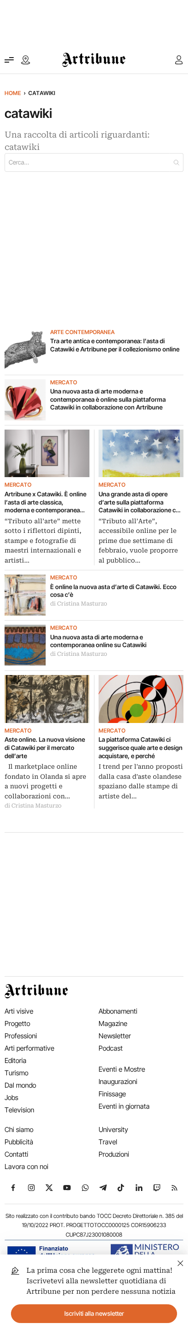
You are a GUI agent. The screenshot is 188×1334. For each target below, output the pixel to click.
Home (13, 93)
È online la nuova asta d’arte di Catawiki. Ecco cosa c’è (113, 591)
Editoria (15, 1060)
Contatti (16, 1154)
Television (19, 1109)
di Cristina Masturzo (78, 603)
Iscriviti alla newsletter (94, 1313)
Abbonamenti (118, 1011)
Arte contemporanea (82, 332)
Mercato (63, 382)
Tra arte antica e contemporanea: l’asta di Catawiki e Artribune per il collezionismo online (114, 345)
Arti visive (19, 1011)
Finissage (112, 1094)
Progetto (17, 1023)
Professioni (21, 1035)
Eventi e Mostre (122, 1069)
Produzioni (114, 1154)
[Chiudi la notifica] (180, 1262)
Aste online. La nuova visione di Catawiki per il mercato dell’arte (45, 747)
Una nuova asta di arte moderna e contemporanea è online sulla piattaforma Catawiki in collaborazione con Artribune (108, 399)
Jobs (11, 1097)
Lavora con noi (26, 1166)
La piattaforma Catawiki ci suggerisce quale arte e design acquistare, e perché (141, 747)
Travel (108, 1141)
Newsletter (115, 1035)
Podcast (111, 1048)
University (113, 1129)
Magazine (113, 1023)
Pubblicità (19, 1141)
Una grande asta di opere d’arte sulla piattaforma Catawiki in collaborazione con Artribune (141, 502)
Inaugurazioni (118, 1081)
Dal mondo (20, 1085)
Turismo (16, 1072)
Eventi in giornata (124, 1106)
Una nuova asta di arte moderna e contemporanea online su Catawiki (98, 641)
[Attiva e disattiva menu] (9, 60)
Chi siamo (19, 1129)
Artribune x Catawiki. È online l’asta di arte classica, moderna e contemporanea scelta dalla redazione (45, 502)
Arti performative (29, 1048)
